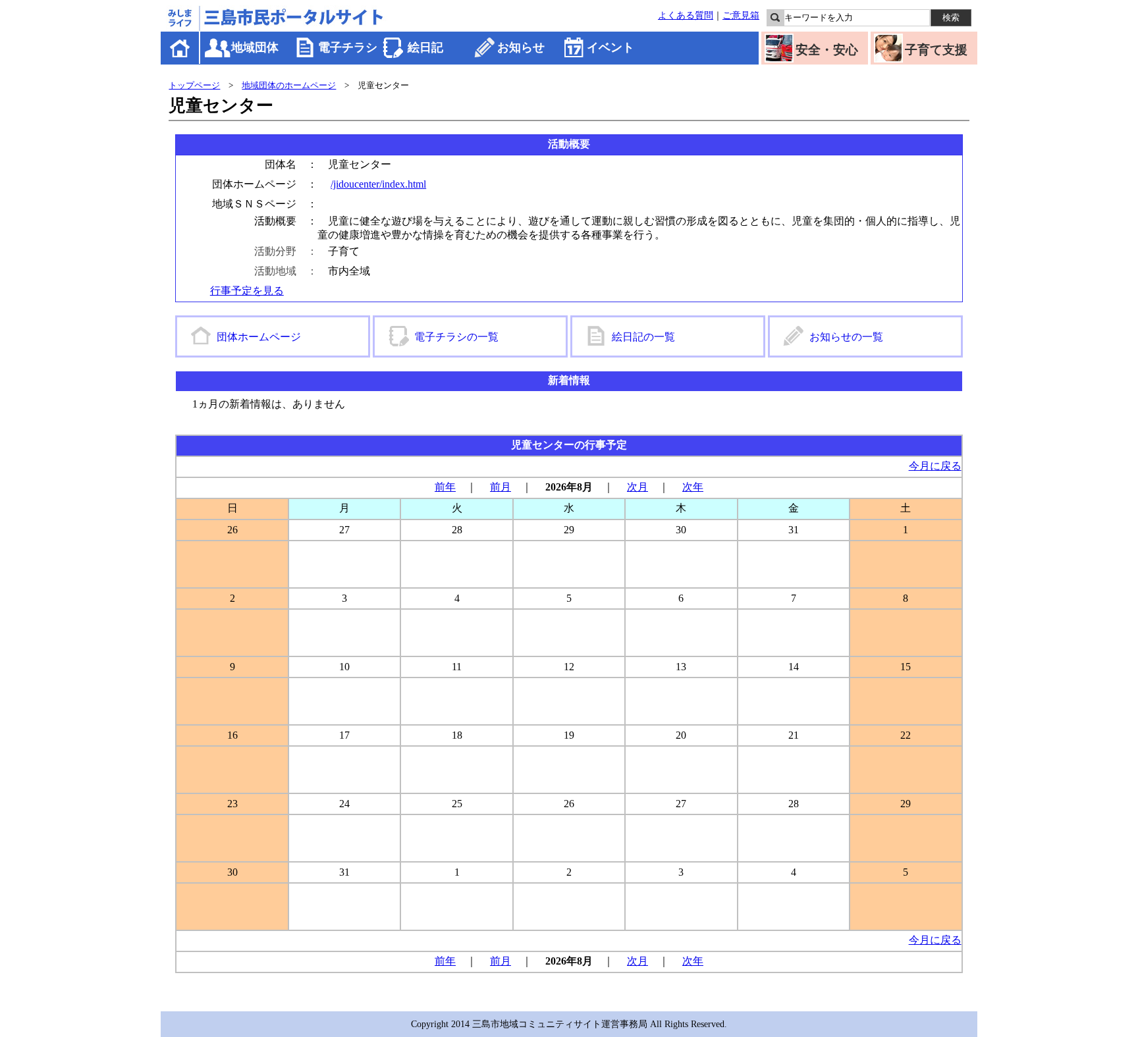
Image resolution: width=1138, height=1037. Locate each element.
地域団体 (255, 47)
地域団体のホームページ (289, 85)
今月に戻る (935, 465)
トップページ (194, 85)
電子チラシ (347, 47)
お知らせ (521, 47)
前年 (445, 486)
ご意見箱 (740, 15)
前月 (500, 486)
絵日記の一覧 (643, 336)
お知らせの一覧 (846, 336)
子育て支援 (936, 50)
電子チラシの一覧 (456, 336)
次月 (637, 486)
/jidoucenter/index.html (378, 184)
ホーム (180, 48)
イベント (610, 47)
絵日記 (425, 47)
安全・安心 (827, 50)
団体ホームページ (259, 336)
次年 (692, 486)
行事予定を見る (247, 290)
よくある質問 (685, 15)
